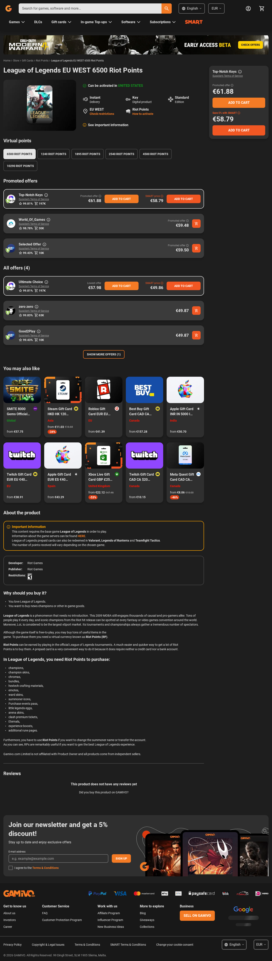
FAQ (45, 913)
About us (9, 913)
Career (7, 926)
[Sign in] (248, 8)
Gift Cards (27, 60)
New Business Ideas (111, 926)
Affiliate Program (109, 913)
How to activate (142, 113)
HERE (81, 536)
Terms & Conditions (45, 868)
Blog (143, 913)
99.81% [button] (28, 203)
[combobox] (90, 8)
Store (16, 60)
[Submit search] (167, 8)
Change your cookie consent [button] (174, 944)
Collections (147, 926)
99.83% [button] (28, 315)
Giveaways (147, 920)
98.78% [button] (28, 228)
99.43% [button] (28, 253)
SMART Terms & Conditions (128, 944)
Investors (9, 920)
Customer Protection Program (62, 920)
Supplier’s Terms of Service (34, 199)
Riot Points (42, 60)
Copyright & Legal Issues (48, 944)
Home (6, 60)
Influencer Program (110, 920)
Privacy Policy (12, 944)
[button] (11, 199)
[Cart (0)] (262, 8)
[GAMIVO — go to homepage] (8, 8)
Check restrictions (102, 113)
